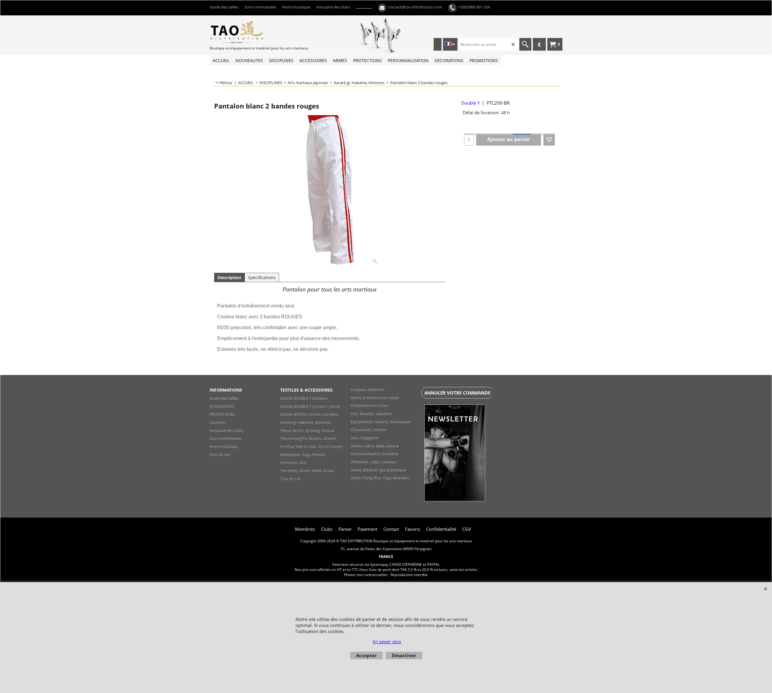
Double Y (470, 103)
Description (229, 277)
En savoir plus (387, 641)
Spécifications (262, 277)
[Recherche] (525, 44)
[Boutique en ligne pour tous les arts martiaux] (255, 32)
